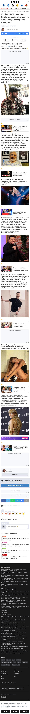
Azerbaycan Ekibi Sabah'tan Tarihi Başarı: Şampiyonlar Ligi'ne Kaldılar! (15, 551)
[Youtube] (11, 683)
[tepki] (2, 513)
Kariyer (15, 670)
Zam (13, 659)
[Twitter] (8, 683)
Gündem (4, 554)
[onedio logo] (14, 697)
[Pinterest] (14, 683)
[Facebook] (5, 683)
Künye (15, 675)
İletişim (2, 678)
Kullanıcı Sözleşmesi (18, 671)
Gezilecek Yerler (15, 664)
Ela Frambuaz (11, 29)
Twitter (3, 659)
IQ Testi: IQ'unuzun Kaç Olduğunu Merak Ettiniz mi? (12, 653)
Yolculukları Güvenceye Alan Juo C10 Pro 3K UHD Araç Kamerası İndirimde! (15, 539)
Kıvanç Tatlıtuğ (5, 25)
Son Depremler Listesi (6, 614)
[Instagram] (2, 683)
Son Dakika (24, 662)
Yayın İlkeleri (17, 673)
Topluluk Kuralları (4, 675)
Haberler (3, 11)
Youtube (18, 659)
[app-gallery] (20, 688)
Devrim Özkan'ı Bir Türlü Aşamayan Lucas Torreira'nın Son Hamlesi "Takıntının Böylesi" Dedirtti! (15, 545)
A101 (14, 662)
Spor (4, 548)
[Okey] (8, 5)
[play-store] (13, 688)
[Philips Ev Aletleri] (3, 5)
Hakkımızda (3, 670)
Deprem (8, 659)
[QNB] (17, 5)
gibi (9, 46)
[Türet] (22, 5)
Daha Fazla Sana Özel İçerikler (14, 485)
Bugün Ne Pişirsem (6, 664)
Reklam (2, 676)
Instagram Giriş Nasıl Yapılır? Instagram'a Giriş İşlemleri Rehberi (14, 646)
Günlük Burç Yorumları (6, 662)
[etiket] (2, 126)
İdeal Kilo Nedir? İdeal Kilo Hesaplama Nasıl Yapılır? (12, 641)
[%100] (12, 5)
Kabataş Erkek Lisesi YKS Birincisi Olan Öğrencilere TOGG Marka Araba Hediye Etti (14, 557)
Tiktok (19, 662)
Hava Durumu (4, 612)
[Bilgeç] (26, 5)
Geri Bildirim (3, 671)
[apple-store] (5, 688)
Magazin (8, 11)
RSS (15, 676)
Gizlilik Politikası (4, 673)
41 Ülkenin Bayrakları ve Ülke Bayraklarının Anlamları (12, 648)
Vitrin (4, 536)
